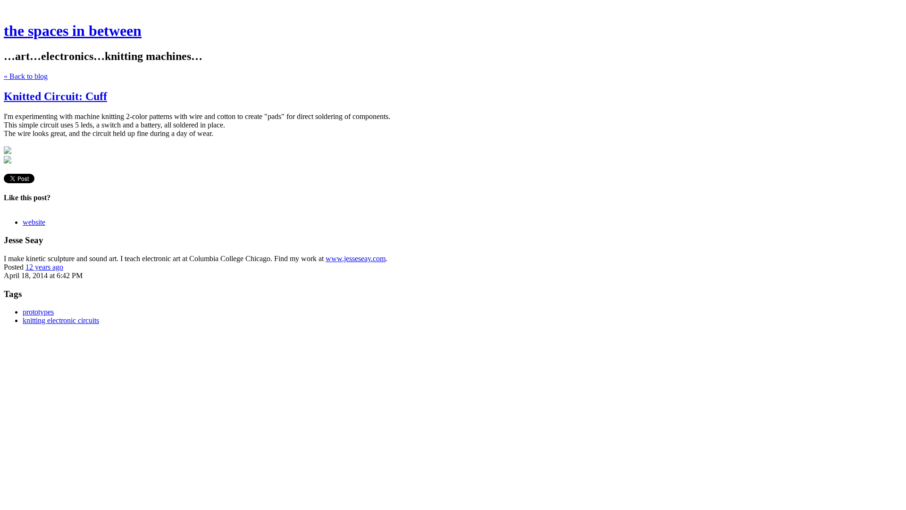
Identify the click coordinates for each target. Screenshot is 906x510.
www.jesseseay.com (356, 259)
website (34, 222)
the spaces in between (73, 30)
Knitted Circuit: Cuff (55, 96)
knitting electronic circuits (61, 320)
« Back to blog (26, 76)
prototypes (38, 312)
